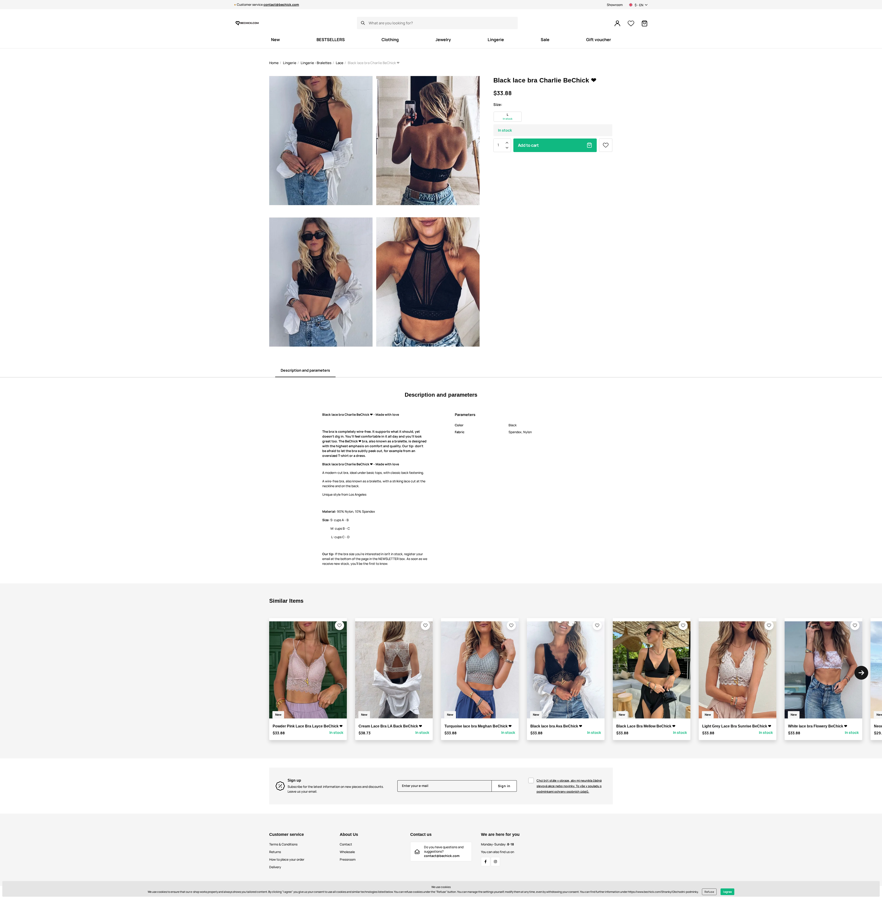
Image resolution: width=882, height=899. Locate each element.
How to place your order (286, 859)
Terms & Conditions (283, 844)
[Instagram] (495, 861)
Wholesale (347, 852)
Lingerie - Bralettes (316, 62)
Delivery (275, 867)
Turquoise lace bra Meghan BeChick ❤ (478, 726)
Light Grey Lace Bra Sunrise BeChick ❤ (736, 726)
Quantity (498, 145)
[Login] (617, 23)
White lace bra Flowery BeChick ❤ (817, 726)
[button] (339, 625)
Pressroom (348, 859)
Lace (339, 62)
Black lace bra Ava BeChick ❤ (556, 726)
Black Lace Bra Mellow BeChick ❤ (645, 726)
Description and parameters (305, 370)
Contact (346, 844)
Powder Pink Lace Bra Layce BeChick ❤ (307, 726)
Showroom (615, 5)
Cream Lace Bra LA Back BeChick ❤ (390, 726)
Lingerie (289, 62)
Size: (497, 104)
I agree (727, 892)
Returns (275, 852)
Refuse (709, 892)
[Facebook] (485, 861)
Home (274, 62)
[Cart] (644, 23)
